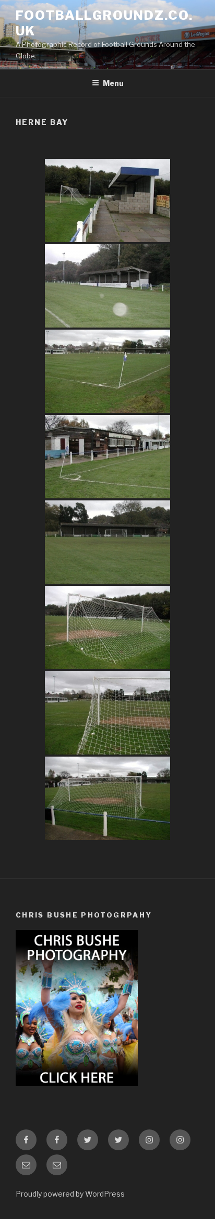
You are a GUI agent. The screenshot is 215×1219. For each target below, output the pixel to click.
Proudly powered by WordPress (70, 1193)
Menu (113, 83)
